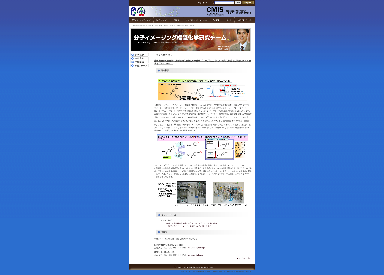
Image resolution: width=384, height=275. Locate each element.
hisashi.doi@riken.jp (196, 248)
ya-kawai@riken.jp (195, 255)
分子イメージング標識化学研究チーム (176, 25)
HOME (135, 25)
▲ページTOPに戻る (243, 258)
